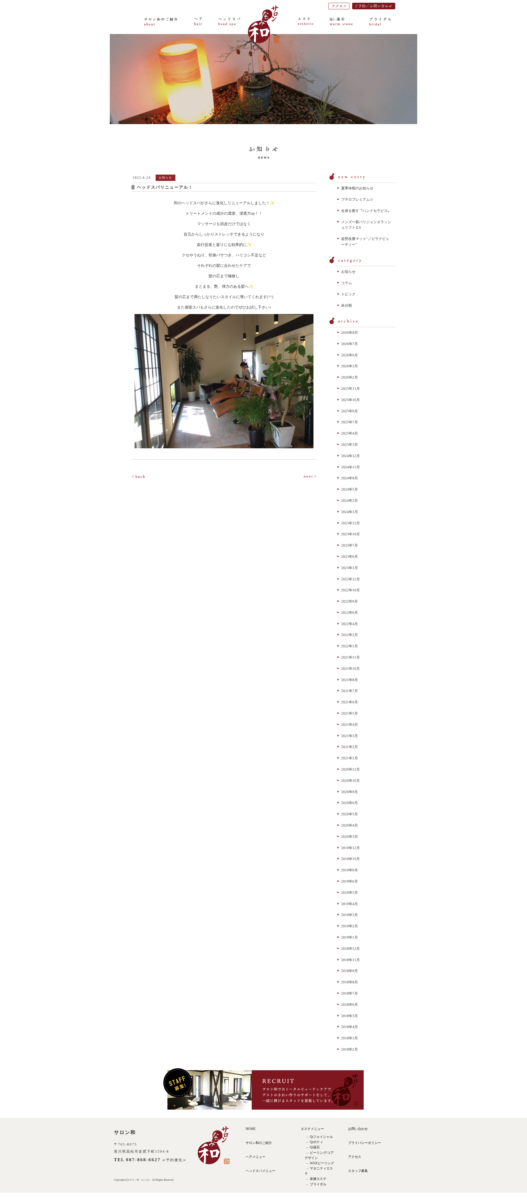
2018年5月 (349, 1016)
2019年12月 (350, 848)
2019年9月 (349, 870)
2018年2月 (349, 1049)
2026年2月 (349, 377)
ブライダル (318, 1184)
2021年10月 (350, 669)
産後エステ (318, 1179)
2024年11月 (350, 467)
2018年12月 (350, 949)
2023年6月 (349, 557)
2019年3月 (349, 915)
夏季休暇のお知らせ (357, 188)
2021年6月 (349, 702)
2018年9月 (349, 971)
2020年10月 (350, 781)
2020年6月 (349, 803)
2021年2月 (349, 747)
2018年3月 (349, 1038)
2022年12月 (350, 579)
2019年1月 (349, 937)
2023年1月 (349, 568)
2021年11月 (350, 657)
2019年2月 (349, 926)
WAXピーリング (322, 1163)
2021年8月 (349, 680)
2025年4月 (349, 433)
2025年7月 (349, 422)
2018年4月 (349, 1027)
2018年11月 (350, 960)
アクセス (354, 1157)
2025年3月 (349, 445)
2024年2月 (349, 501)
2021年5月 (349, 713)
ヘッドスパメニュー (260, 1171)
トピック (348, 294)
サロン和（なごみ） (140, 1180)
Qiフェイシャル (321, 1137)
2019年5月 (349, 893)
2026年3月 (349, 366)
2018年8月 (349, 982)
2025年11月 (350, 389)
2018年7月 (349, 993)
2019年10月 (350, 859)
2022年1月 (349, 646)
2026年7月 (349, 344)
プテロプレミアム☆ (357, 199)
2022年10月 (350, 590)
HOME (251, 1129)
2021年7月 (349, 691)
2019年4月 (349, 904)
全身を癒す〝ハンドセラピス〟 (366, 211)
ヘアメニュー (255, 1157)
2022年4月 (349, 624)
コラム (346, 283)
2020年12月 (350, 769)
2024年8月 (349, 478)
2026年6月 (349, 355)
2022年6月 (349, 613)
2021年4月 (349, 725)
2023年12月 (350, 523)
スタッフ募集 (358, 1171)
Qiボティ (316, 1142)
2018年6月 (349, 1005)
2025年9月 (349, 411)
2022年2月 (349, 635)
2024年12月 (350, 456)
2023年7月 (349, 545)
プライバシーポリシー (364, 1143)
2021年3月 (349, 736)
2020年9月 (349, 792)
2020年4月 (349, 825)
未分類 (346, 305)
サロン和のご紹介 (259, 1143)
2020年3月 (349, 837)
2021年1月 (349, 758)
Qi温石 (315, 1147)
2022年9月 (349, 601)
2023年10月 (350, 534)
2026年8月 (349, 333)
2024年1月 (349, 512)
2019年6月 (349, 881)
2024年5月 (349, 489)
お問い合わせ (358, 1129)
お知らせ (348, 272)
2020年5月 (349, 814)
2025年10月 (350, 400)
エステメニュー (312, 1129)
